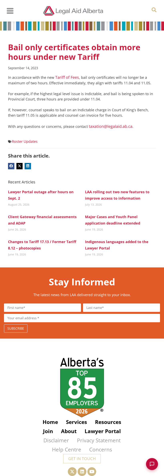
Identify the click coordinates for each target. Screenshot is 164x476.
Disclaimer (56, 440)
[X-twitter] (72, 471)
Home (50, 422)
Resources (108, 422)
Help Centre (66, 449)
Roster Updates (25, 141)
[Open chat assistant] (152, 464)
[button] (154, 10)
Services (76, 422)
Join (48, 431)
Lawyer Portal (103, 431)
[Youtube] (91, 471)
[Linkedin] (82, 471)
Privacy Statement (99, 440)
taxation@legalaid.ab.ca (110, 126)
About (69, 431)
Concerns (100, 449)
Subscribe (15, 328)
